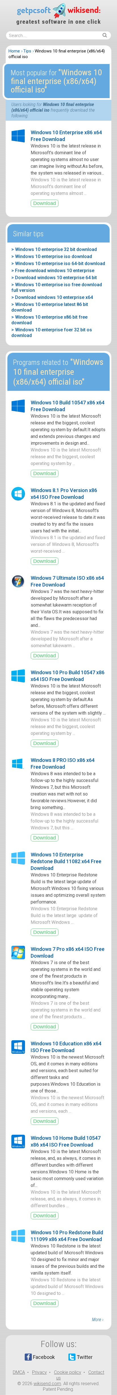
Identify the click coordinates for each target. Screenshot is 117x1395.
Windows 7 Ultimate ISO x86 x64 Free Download (67, 581)
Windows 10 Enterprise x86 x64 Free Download (66, 135)
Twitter (85, 1357)
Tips (27, 51)
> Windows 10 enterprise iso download (51, 256)
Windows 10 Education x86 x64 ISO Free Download (66, 1047)
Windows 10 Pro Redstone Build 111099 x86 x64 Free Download (67, 1235)
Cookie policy (67, 1372)
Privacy (39, 1372)
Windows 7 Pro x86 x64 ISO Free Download (68, 952)
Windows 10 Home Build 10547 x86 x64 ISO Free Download (66, 1141)
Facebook (44, 1357)
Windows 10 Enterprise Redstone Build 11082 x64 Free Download (66, 861)
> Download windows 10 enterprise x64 (52, 297)
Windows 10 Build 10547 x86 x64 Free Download (68, 406)
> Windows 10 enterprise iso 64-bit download (58, 263)
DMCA (19, 1372)
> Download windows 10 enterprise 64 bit (54, 277)
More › (97, 1319)
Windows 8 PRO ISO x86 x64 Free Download (63, 763)
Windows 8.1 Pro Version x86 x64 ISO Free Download (64, 493)
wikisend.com (47, 1383)
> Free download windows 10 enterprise (52, 270)
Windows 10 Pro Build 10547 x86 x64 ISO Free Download (68, 675)
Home (14, 51)
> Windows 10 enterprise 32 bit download (54, 249)
